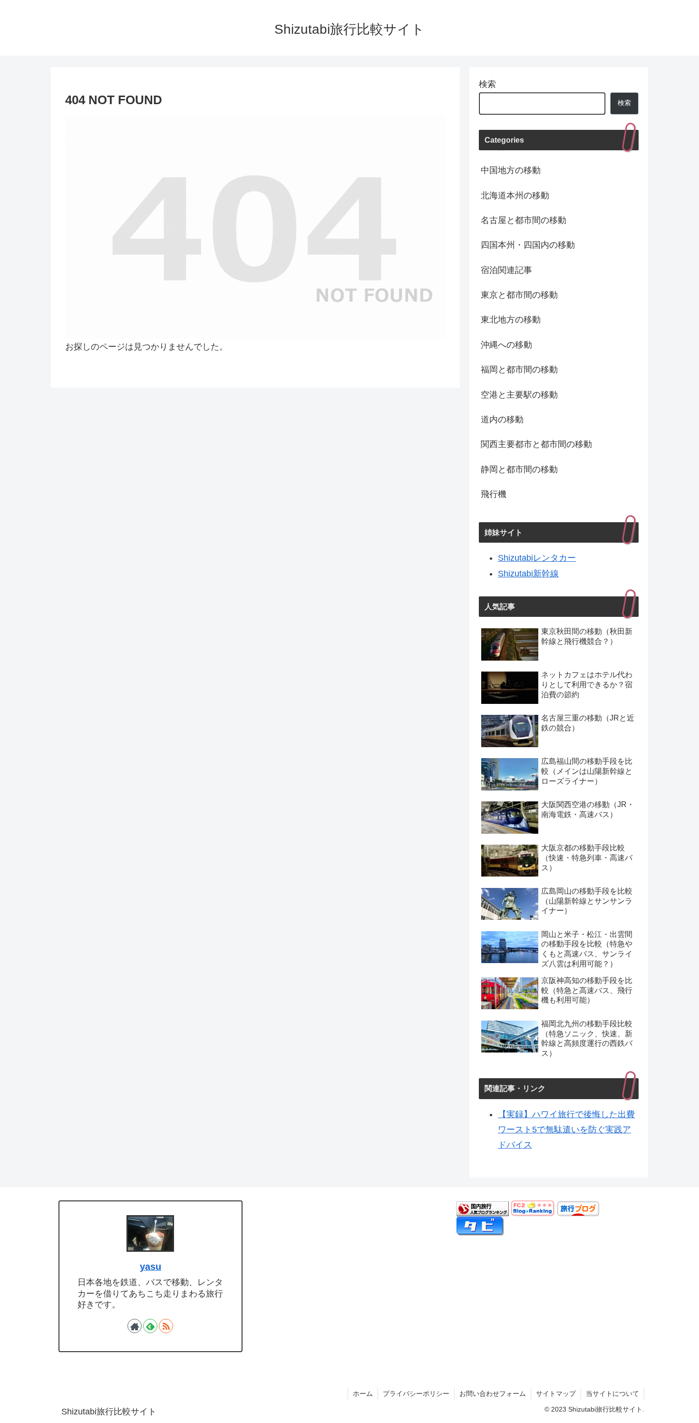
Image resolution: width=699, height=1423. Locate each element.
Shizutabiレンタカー (537, 558)
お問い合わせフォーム (492, 1393)
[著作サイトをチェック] (134, 1326)
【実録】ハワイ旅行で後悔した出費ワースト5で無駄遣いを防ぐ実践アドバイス (566, 1130)
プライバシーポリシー (416, 1393)
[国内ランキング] (482, 1208)
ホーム (363, 1393)
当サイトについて (612, 1393)
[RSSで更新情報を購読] (166, 1326)
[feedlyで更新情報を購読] (150, 1326)
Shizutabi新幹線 (528, 573)
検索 (487, 84)
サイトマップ (556, 1393)
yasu (150, 1266)
